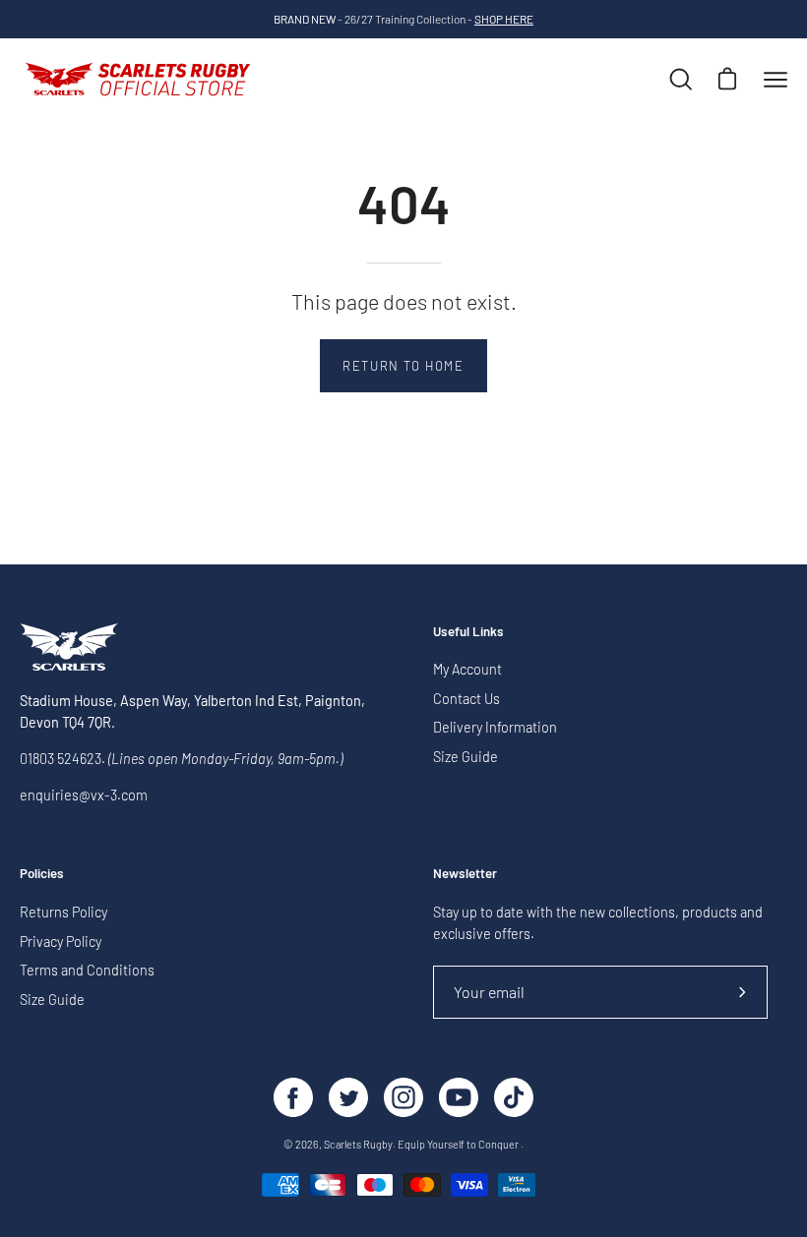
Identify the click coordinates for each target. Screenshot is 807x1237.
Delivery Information (495, 728)
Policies (42, 873)
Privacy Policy (60, 940)
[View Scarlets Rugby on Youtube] (458, 1097)
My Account (467, 669)
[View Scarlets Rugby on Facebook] (293, 1097)
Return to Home (403, 366)
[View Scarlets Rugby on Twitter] (348, 1097)
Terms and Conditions (87, 970)
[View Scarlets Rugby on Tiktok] (513, 1097)
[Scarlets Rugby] (138, 79)
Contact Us (466, 698)
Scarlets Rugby (358, 1144)
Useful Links (468, 631)
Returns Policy (63, 912)
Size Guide (465, 756)
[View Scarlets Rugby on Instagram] (403, 1097)
